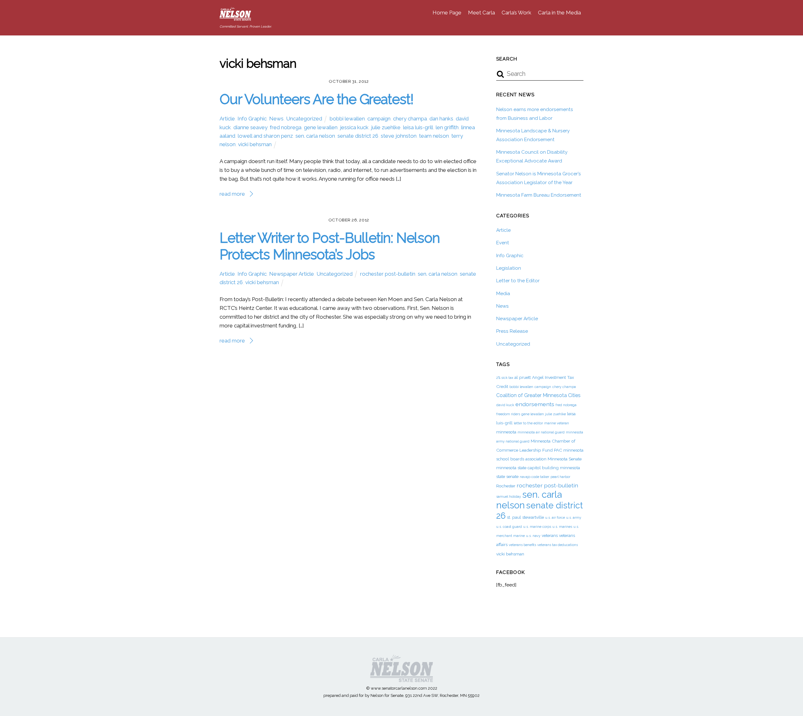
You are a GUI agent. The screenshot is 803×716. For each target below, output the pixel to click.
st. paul (514, 517)
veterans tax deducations (557, 545)
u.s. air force (555, 517)
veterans (550, 535)
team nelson (434, 136)
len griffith (447, 127)
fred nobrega (285, 127)
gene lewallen (321, 127)
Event (502, 243)
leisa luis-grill (418, 127)
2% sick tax (504, 377)
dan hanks (441, 118)
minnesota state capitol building (527, 467)
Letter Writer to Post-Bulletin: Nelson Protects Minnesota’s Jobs (330, 246)
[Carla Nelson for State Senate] (235, 17)
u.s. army (573, 517)
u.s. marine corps (537, 526)
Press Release (512, 331)
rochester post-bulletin (387, 274)
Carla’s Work (516, 12)
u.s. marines (562, 526)
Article (227, 118)
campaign (379, 118)
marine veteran (556, 423)
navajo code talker (534, 477)
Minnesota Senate (565, 458)
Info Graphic (252, 118)
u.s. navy (533, 536)
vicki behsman (255, 144)
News (276, 118)
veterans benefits (522, 545)
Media (503, 293)
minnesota (506, 431)
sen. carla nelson (315, 136)
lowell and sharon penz (265, 136)
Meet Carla (481, 12)
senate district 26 (358, 136)
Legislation (508, 268)
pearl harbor (560, 477)
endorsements (534, 404)
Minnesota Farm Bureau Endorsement (538, 195)
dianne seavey (250, 127)
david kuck (505, 405)
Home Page (447, 12)
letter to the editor (528, 423)
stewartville (533, 517)
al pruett (522, 377)
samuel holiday (508, 496)
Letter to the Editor (518, 281)
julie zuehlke (386, 127)
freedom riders (508, 414)
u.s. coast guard (509, 526)
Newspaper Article (291, 274)
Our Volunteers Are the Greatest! (316, 99)
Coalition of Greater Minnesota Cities (538, 395)
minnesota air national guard (541, 432)
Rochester (505, 485)
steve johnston (399, 136)
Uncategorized (304, 118)
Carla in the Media (559, 12)
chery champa (410, 118)
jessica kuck (354, 127)
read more (232, 194)
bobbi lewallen (347, 118)
